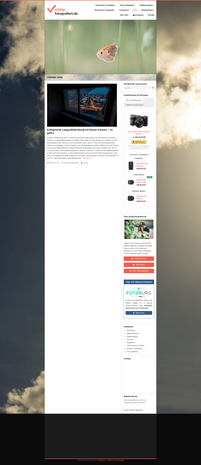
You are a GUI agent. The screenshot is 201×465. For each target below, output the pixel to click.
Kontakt (151, 15)
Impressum (101, 460)
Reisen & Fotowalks (134, 348)
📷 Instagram (138, 15)
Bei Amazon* (140, 142)
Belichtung (67, 162)
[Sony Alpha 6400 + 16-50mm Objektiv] (139, 120)
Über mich (124, 15)
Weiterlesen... (87, 158)
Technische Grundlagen (105, 5)
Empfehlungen (147, 10)
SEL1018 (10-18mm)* (141, 197)
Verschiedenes (132, 351)
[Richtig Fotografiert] (62, 10)
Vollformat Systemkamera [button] (134, 105)
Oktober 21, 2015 (54, 162)
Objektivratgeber (146, 5)
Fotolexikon (124, 10)
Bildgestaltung (75, 162)
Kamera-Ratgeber (127, 5)
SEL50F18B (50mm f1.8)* (141, 181)
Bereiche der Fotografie (104, 10)
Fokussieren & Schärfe (135, 345)
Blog (135, 10)
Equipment (131, 342)
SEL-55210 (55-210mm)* (142, 165)
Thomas (85, 162)
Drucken (130, 339)
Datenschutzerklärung (115, 460)
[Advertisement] (138, 375)
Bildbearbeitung (133, 333)
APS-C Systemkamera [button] (133, 100)
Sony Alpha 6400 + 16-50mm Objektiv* (139, 133)
